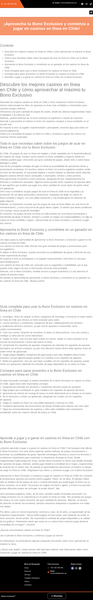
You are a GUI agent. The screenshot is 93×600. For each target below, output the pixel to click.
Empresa (27, 571)
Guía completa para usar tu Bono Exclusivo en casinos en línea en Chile (41, 70)
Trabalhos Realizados (32, 578)
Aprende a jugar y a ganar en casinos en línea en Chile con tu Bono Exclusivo (43, 77)
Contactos (28, 585)
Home (26, 568)
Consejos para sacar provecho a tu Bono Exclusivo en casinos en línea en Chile (44, 74)
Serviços (27, 574)
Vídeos (26, 581)
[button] (91, 12)
